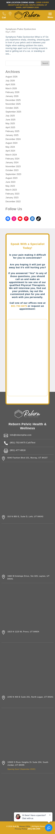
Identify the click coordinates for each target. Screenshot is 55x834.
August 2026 (11, 76)
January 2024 (12, 162)
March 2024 (11, 155)
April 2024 (10, 151)
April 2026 (10, 84)
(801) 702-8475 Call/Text (22, 443)
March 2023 (11, 190)
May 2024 (10, 147)
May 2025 (10, 123)
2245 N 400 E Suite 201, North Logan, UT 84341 (30, 697)
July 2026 (10, 80)
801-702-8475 (19, 306)
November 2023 (13, 166)
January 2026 (12, 96)
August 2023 (11, 178)
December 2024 (13, 139)
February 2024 (12, 158)
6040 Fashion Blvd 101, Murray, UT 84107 (27, 458)
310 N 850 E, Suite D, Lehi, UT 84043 (25, 516)
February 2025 (12, 131)
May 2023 (10, 186)
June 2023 (10, 182)
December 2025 (13, 100)
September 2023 (13, 174)
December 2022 (13, 201)
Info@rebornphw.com (20, 435)
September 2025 (13, 112)
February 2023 (12, 194)
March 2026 (11, 88)
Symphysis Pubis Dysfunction (21, 29)
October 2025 (12, 108)
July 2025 (10, 115)
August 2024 (11, 143)
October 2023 (12, 170)
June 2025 (10, 119)
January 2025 (12, 135)
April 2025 (10, 127)
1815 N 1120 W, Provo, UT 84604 (23, 632)
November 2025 (13, 104)
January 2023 (12, 197)
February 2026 (12, 92)
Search (45, 63)
